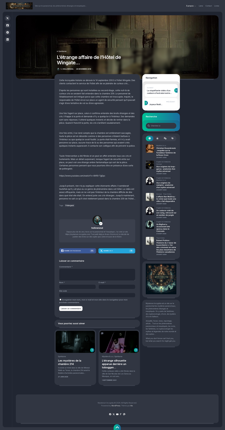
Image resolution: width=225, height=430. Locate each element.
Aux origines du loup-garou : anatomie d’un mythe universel (165, 168)
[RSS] (121, 414)
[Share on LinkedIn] (7, 40)
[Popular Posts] (157, 138)
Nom (62, 282)
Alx (131, 406)
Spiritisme (62, 51)
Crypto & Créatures (163, 162)
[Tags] (172, 138)
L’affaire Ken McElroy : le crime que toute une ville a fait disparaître (166, 199)
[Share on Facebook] (7, 25)
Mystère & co (107, 356)
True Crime (167, 194)
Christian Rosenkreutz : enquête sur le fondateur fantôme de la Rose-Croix (166, 151)
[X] (114, 414)
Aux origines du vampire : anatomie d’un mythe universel (165, 185)
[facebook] (110, 414)
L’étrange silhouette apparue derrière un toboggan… (114, 364)
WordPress (115, 406)
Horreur (159, 164)
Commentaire (66, 267)
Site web (63, 291)
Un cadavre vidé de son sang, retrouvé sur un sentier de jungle (166, 212)
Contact (208, 6)
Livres (216, 6)
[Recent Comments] (165, 138)
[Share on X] (7, 18)
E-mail (102, 282)
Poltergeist (70, 205)
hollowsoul (67, 69)
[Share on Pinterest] (7, 32)
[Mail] (124, 414)
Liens (201, 6)
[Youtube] (117, 414)
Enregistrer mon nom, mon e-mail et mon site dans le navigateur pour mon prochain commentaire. (93, 301)
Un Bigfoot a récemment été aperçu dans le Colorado (163, 227)
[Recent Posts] (149, 138)
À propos (190, 6)
